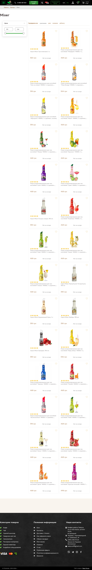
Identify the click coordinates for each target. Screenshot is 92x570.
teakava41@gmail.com (75, 546)
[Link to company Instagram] (77, 552)
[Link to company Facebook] (81, 552)
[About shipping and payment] (47, 3)
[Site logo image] (9, 2)
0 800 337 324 (21, 2)
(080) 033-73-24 (73, 540)
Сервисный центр (55, 2)
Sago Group (86, 568)
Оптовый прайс (33, 2)
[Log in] (73, 3)
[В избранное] (56, 31)
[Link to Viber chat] (69, 552)
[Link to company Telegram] (73, 552)
